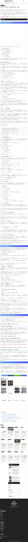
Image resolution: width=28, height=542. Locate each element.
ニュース (10, 494)
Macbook (10, 489)
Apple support (6, 134)
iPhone (1, 512)
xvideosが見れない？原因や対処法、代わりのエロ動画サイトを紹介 (14, 473)
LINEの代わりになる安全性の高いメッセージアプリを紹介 (17, 432)
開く (4, 19)
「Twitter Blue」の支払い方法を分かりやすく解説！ (3, 456)
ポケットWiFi (11, 491)
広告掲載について (2, 528)
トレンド (1, 517)
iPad (9, 487)
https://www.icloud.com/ (12, 93)
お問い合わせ (2, 530)
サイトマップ (2, 529)
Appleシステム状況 (8, 179)
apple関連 (10, 496)
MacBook (2, 514)
